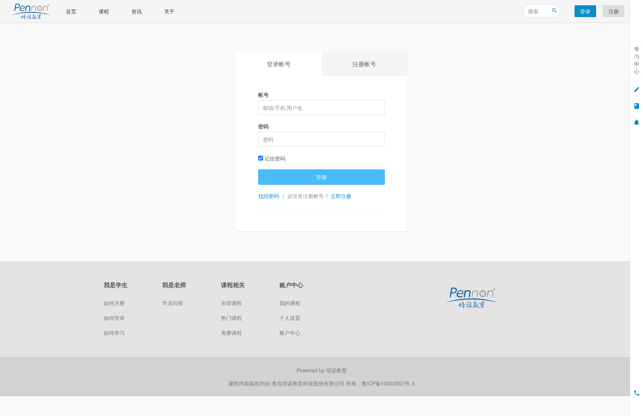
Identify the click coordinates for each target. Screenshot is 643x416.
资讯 (136, 11)
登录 (585, 11)
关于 (169, 11)
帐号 (263, 94)
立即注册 (340, 196)
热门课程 (231, 317)
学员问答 (172, 303)
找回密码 (268, 196)
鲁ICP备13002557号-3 (388, 383)
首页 (71, 11)
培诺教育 (336, 370)
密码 (263, 126)
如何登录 (114, 317)
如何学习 (114, 332)
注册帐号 (364, 64)
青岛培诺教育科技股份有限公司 (309, 383)
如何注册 (114, 303)
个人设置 (289, 317)
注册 (613, 11)
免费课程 (231, 332)
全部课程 (231, 303)
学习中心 (636, 60)
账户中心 (289, 332)
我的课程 (289, 303)
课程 (104, 11)
